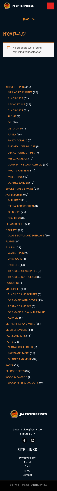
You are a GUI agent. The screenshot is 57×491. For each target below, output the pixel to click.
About (27, 462)
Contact (27, 474)
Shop (27, 470)
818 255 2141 (28, 433)
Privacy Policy (27, 457)
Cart (27, 466)
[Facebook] (24, 440)
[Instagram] (32, 440)
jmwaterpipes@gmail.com (28, 429)
